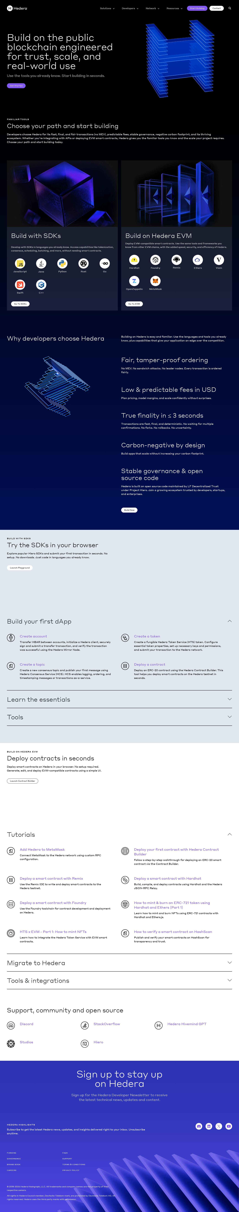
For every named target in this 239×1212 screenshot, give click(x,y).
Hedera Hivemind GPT (186, 1024)
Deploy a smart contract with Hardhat (167, 878)
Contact (216, 8)
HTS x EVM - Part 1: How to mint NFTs (53, 931)
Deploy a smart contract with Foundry (53, 903)
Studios (26, 1042)
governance (14, 1158)
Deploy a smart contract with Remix (51, 878)
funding (11, 1152)
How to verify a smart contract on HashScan (173, 931)
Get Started (16, 85)
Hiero (98, 1042)
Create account (33, 636)
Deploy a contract (149, 664)
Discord (26, 1024)
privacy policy (70, 1170)
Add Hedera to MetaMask (42, 849)
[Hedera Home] (17, 8)
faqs (65, 1152)
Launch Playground (20, 567)
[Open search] (230, 8)
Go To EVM (134, 304)
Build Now (129, 510)
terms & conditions (73, 1164)
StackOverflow (107, 1024)
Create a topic (32, 664)
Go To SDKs (20, 304)
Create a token (147, 636)
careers (11, 1170)
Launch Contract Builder (22, 781)
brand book (13, 1164)
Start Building (197, 8)
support (67, 1158)
